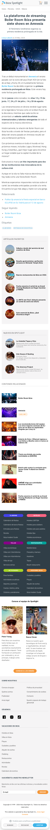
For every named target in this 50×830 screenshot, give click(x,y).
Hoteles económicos (34, 537)
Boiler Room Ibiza (13, 213)
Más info (22, 414)
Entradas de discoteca (23, 228)
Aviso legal (5, 700)
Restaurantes (7, 758)
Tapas (29, 561)
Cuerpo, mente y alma (11, 588)
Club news (7, 228)
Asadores (30, 556)
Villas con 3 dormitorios (11, 552)
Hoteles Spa (31, 533)
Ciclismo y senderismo (11, 592)
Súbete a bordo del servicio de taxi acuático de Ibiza (30, 249)
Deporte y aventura (10, 584)
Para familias (8, 575)
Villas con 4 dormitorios (11, 556)
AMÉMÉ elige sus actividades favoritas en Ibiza (30, 483)
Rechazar (25, 825)
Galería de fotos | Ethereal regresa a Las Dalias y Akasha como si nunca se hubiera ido (33, 441)
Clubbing (5, 754)
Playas (29, 580)
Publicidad (5, 696)
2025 (18, 9)
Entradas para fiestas (11, 529)
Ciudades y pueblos (34, 575)
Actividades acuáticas (11, 580)
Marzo (24, 9)
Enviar (43, 792)
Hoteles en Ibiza (7, 733)
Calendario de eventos (35, 588)
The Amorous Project (24, 367)
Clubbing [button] (13, 515)
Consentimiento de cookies (36, 692)
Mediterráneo (31, 548)
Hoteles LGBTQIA (33, 520)
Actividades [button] (13, 570)
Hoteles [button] (36, 515)
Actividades (6, 762)
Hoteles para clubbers (34, 525)
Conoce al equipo (8, 687)
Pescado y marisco (33, 552)
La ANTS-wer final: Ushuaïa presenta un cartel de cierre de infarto (31, 301)
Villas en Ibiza (7, 737)
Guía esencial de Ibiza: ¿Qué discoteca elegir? (27, 313)
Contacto (30, 696)
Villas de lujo (7, 561)
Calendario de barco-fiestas (13, 525)
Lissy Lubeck (7, 38)
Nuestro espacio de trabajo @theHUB (37, 701)
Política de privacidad (34, 687)
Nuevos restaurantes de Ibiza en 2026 (31, 275)
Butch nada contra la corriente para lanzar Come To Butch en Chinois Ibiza (32, 469)
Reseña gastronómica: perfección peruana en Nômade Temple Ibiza (29, 262)
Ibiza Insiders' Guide (10, 537)
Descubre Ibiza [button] (37, 570)
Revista (11, 9)
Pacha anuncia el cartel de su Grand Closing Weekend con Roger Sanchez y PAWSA (31, 288)
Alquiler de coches (33, 584)
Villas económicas (9, 548)
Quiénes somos (7, 692)
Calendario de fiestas (11, 520)
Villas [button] (13, 543)
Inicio (4, 9)
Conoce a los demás (25, 671)
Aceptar (40, 825)
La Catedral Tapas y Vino (26, 341)
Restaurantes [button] (36, 543)
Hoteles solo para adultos (36, 529)
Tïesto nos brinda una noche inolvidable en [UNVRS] (29, 455)
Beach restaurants (33, 565)
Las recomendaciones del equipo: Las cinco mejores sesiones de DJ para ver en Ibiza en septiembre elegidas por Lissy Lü (31, 426)
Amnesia (9, 217)
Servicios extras (9, 565)
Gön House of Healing (25, 354)
